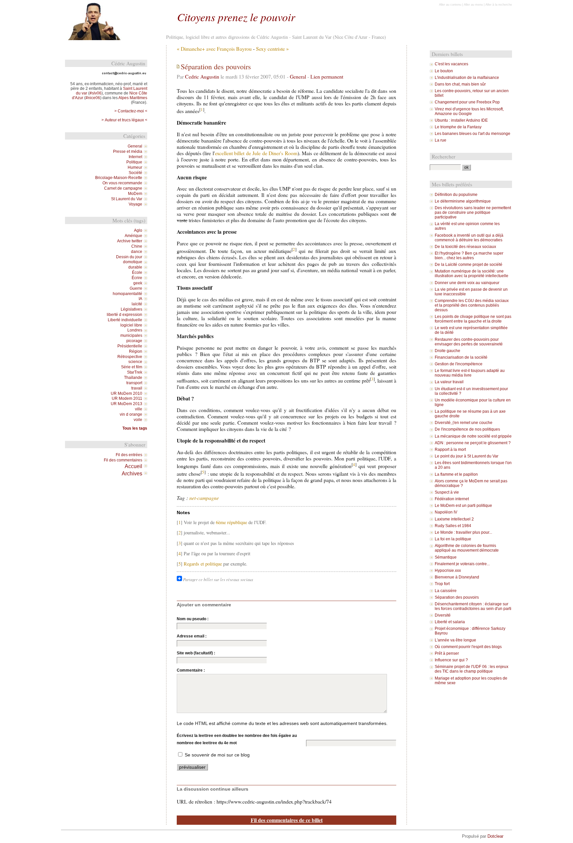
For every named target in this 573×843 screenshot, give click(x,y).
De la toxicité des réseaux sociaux (465, 246)
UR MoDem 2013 (126, 403)
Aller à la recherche (498, 4)
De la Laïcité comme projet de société (468, 264)
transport (134, 383)
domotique (132, 262)
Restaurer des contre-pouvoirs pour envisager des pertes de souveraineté (469, 341)
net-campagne (204, 497)
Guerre (136, 288)
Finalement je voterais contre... (462, 564)
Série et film (131, 367)
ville (138, 409)
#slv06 (95, 93)
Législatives (131, 309)
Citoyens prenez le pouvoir (236, 16)
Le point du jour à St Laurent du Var (466, 456)
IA (140, 298)
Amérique (133, 235)
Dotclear (495, 836)
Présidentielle (129, 346)
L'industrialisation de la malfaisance (467, 77)
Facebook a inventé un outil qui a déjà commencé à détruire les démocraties (469, 237)
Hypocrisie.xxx (448, 570)
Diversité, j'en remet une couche (463, 422)
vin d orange (131, 414)
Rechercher (443, 156)
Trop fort (442, 583)
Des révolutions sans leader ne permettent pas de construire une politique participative (473, 212)
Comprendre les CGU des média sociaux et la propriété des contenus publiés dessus (472, 305)
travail (136, 388)
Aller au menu (473, 4)
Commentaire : (191, 670)
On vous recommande (122, 183)
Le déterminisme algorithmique (463, 201)
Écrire (137, 277)
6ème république (231, 522)
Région (135, 351)
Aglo (138, 230)
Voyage (135, 204)
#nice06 (93, 97)
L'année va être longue (455, 640)
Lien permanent (326, 76)
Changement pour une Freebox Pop (467, 102)
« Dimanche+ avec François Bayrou (214, 48)
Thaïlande (133, 377)
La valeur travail (449, 382)
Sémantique (446, 557)
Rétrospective (129, 356)
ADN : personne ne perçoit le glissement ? (473, 443)
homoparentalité (127, 293)
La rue (440, 140)
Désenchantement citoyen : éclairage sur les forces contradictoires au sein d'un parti (473, 606)
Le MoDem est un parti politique (463, 505)
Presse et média (127, 151)
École (137, 272)
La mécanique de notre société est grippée (473, 436)
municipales (131, 335)
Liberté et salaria (450, 622)
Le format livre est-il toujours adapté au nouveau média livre (470, 373)
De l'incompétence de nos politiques (467, 429)
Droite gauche (447, 350)
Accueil (133, 466)
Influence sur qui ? (451, 660)
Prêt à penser (447, 653)
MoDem (135, 193)
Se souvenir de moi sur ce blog (217, 754)
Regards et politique (203, 564)
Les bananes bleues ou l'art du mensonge (472, 133)
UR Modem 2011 (127, 398)
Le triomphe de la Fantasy (458, 127)
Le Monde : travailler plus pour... (463, 532)
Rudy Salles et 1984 (453, 525)
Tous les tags (134, 428)
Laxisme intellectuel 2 (454, 519)
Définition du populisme (456, 194)
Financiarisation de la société (461, 357)
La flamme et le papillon (456, 474)
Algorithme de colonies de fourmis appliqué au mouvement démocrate (467, 548)
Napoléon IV (446, 512)
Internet (135, 156)
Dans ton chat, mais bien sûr (460, 84)
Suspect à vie (447, 492)
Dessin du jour (129, 257)
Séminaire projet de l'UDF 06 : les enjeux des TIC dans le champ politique (471, 669)
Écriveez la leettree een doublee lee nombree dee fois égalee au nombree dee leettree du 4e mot (237, 739)
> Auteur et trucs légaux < (124, 120)
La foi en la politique (453, 539)
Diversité (443, 615)
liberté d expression (124, 314)
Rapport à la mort (450, 449)
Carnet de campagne (123, 188)
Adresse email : (192, 636)
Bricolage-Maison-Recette (118, 177)
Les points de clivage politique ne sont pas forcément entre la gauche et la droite (473, 319)
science (135, 361)
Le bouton (444, 71)
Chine (136, 246)
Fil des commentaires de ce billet (287, 820)
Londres (134, 330)
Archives (132, 473)
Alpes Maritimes (132, 97)
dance (136, 251)
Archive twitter (129, 241)
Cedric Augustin (202, 76)
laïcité (137, 304)
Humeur (135, 167)
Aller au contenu (450, 4)
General (298, 76)
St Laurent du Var (126, 199)
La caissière (446, 590)
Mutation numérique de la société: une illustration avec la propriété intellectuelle (471, 273)
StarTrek (134, 372)
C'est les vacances (451, 64)
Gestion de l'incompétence (458, 364)
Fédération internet (452, 499)
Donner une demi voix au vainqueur (467, 282)
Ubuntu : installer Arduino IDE (461, 120)
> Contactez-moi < (130, 111)
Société (135, 172)
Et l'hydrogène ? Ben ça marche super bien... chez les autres (469, 255)
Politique (134, 162)
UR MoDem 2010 (126, 393)
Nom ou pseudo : (193, 619)
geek (137, 283)
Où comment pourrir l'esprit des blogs (468, 646)
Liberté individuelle (125, 320)
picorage (134, 340)
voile (138, 419)
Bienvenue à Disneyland (457, 577)
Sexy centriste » (272, 48)
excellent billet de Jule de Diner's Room (256, 153)
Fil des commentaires (123, 460)
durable (135, 267)
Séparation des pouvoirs (457, 597)
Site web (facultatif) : (196, 653)
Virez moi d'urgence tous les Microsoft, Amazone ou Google (469, 111)
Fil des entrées (129, 454)
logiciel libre (131, 325)
